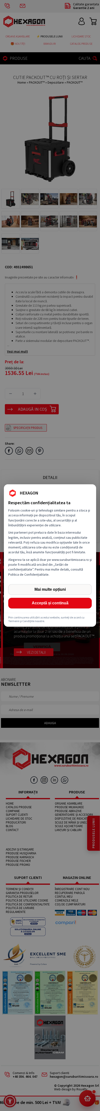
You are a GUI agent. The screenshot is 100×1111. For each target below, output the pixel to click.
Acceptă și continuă (50, 603)
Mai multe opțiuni (50, 589)
